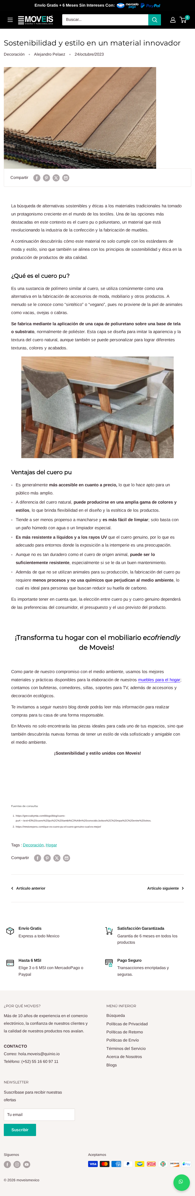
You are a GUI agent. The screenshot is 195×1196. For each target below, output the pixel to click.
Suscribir (19, 1130)
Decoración (14, 54)
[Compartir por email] (65, 177)
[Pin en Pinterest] (46, 177)
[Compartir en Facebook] (36, 177)
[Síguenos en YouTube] (26, 1164)
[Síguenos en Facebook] (7, 1164)
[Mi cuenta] (172, 20)
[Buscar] (154, 19)
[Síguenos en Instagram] (17, 1164)
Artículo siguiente (163, 888)
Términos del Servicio (126, 1048)
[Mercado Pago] (139, 5)
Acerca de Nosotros (124, 1056)
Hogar (51, 845)
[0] (183, 20)
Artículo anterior (30, 888)
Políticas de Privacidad (127, 1024)
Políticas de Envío (122, 1040)
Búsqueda (115, 1015)
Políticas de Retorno (124, 1032)
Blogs (111, 1065)
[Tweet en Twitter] (56, 177)
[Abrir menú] (10, 20)
